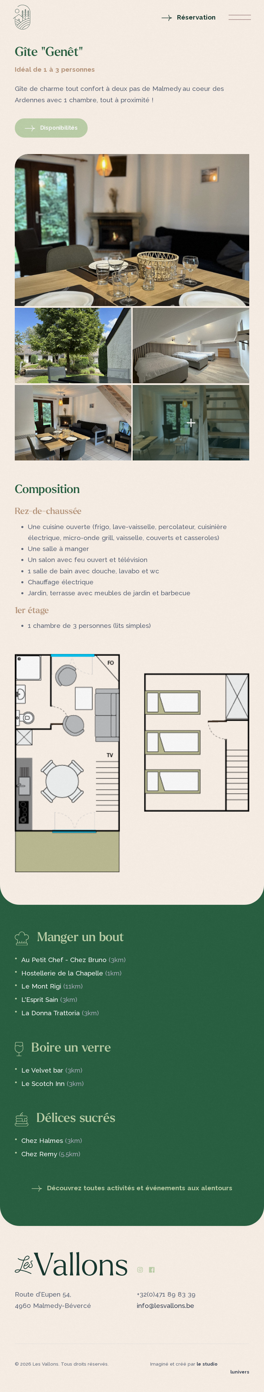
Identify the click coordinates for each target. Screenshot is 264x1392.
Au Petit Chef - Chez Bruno (73, 959)
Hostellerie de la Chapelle (71, 973)
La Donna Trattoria (60, 1013)
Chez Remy (50, 1154)
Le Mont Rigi (52, 986)
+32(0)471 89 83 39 (166, 1294)
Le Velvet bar (51, 1070)
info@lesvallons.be (165, 1305)
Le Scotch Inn (52, 1083)
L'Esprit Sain (49, 999)
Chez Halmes (51, 1140)
